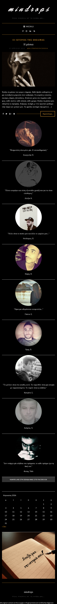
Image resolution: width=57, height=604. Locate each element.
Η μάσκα (28, 44)
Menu (29, 26)
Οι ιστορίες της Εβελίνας (28, 40)
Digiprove (50, 603)
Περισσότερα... (48, 114)
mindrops (28, 592)
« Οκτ (4, 527)
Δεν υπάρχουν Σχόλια (37, 48)
